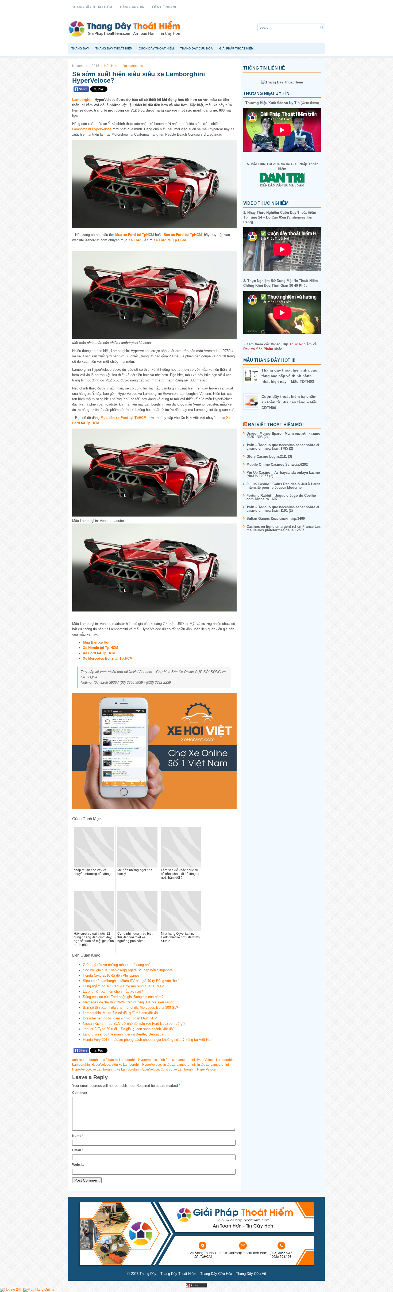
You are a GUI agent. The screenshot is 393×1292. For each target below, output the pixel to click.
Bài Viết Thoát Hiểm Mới (275, 424)
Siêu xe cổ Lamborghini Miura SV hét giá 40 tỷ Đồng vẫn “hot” (131, 981)
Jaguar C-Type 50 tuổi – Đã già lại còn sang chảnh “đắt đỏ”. (129, 1029)
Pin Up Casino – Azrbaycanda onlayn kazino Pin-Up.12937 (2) (283, 474)
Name (77, 1136)
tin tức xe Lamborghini (179, 1065)
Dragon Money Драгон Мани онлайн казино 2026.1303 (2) (283, 435)
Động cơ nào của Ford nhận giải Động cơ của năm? (123, 997)
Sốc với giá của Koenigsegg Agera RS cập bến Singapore (127, 970)
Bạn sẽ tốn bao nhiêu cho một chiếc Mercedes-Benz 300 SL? (130, 1008)
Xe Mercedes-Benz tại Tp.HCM (108, 658)
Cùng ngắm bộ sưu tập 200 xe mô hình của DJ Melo (123, 986)
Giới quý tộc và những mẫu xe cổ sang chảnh (118, 965)
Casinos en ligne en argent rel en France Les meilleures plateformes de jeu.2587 (283, 528)
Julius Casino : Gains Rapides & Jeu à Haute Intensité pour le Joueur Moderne (283, 486)
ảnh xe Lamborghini (86, 1060)
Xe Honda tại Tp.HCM (100, 648)
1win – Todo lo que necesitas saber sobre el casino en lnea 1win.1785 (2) (282, 446)
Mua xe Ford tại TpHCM (134, 235)
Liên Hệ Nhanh (165, 7)
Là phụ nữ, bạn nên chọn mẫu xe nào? (113, 991)
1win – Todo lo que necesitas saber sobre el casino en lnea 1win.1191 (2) (282, 509)
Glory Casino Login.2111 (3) (269, 456)
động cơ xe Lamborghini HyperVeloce (188, 1069)
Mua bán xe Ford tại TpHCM (124, 418)
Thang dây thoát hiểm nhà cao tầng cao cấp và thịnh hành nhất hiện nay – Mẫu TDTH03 (289, 376)
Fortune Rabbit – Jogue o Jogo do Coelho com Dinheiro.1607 (281, 497)
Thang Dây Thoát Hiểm (92, 7)
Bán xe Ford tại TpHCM (183, 235)
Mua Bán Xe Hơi (96, 642)
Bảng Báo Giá (132, 7)
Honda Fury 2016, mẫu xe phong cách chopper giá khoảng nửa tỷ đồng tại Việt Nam (148, 1040)
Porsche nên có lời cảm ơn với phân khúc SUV (120, 1018)
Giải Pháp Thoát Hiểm (236, 48)
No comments (133, 66)
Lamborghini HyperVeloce (91, 129)
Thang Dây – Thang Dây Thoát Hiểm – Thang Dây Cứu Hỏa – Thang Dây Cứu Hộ (203, 1274)
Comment (79, 1093)
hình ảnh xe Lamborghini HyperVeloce (186, 1060)
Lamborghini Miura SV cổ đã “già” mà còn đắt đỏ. (121, 1013)
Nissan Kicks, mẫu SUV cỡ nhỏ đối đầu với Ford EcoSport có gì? (134, 1024)
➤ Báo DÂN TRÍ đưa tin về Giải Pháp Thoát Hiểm (282, 166)
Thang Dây (80, 48)
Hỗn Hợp (111, 66)
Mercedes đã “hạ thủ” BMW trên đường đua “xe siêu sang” (128, 1002)
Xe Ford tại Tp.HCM (169, 240)
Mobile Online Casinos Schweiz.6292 (277, 464)
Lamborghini (83, 100)
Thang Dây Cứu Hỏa (196, 48)
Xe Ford (134, 240)
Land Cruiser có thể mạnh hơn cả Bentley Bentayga (123, 1034)
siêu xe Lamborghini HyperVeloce (136, 1065)
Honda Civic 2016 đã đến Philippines (111, 975)
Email (77, 1150)
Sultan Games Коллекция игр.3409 (275, 519)
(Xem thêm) (282, 103)
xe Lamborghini (104, 1069)
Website (78, 1165)
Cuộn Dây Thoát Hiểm (156, 48)
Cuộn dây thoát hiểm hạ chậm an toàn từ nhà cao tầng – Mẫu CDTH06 (289, 402)
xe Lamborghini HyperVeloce (138, 1069)
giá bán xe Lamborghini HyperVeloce (130, 1060)
